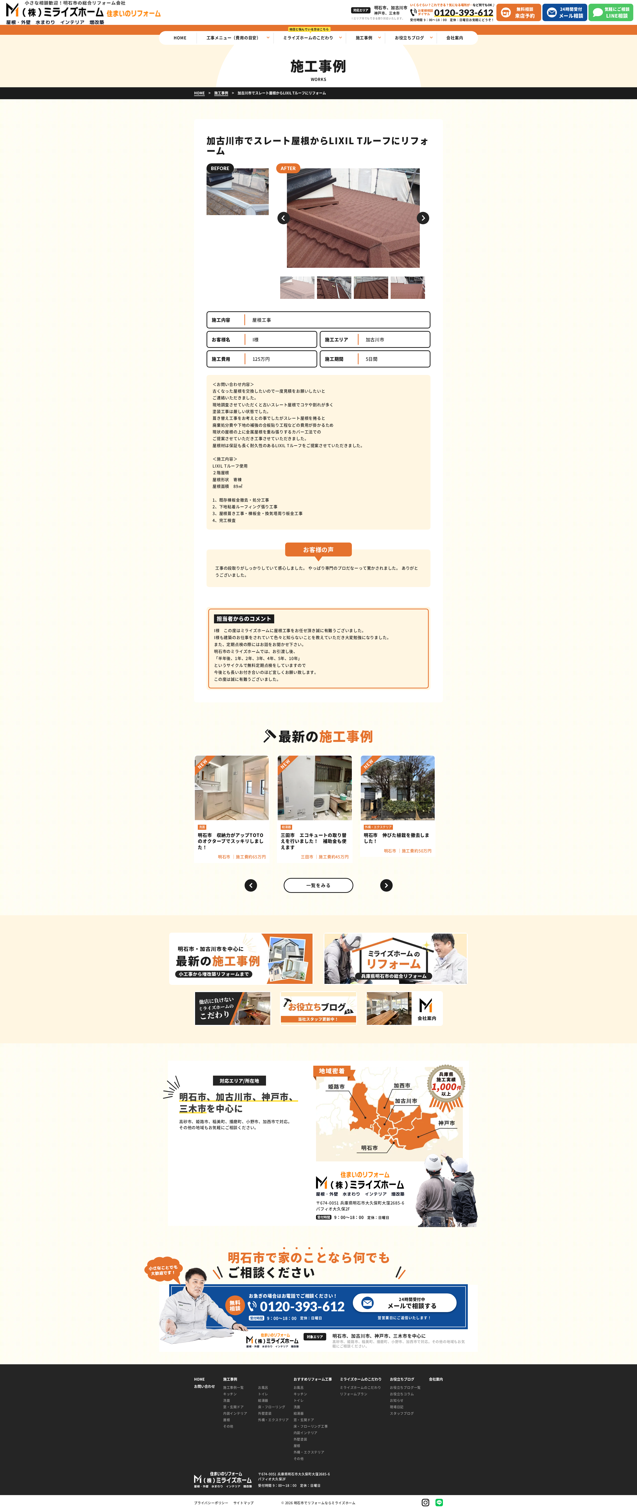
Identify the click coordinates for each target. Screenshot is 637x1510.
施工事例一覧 (233, 1387)
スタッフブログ (402, 1413)
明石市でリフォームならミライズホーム (325, 1502)
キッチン (230, 1393)
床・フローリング (271, 1406)
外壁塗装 (265, 1413)
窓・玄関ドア (233, 1406)
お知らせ (397, 1400)
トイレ (263, 1393)
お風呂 (263, 1387)
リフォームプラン (353, 1393)
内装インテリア (235, 1413)
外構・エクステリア (271, 1419)
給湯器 (263, 1400)
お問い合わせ (204, 1386)
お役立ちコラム (402, 1393)
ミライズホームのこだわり (360, 1387)
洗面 (226, 1400)
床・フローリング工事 (311, 1426)
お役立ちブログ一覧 (405, 1387)
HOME (199, 1379)
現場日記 (397, 1406)
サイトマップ (243, 1502)
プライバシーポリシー (211, 1502)
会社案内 (436, 1379)
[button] (283, 218)
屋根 (226, 1419)
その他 (228, 1426)
